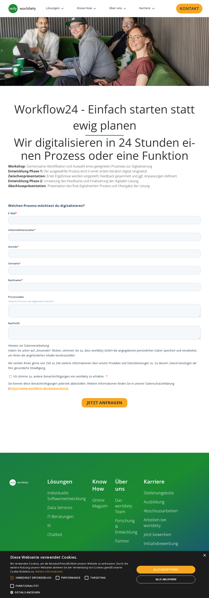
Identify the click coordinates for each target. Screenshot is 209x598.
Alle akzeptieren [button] (165, 569)
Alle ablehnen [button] (166, 579)
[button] (55, 8)
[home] (22, 8)
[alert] (104, 574)
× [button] (204, 555)
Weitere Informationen (49, 571)
